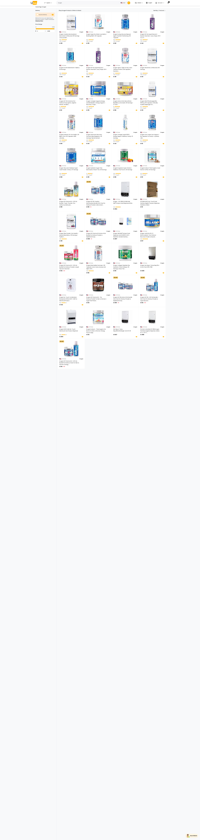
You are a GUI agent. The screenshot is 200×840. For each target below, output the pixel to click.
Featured (161, 10)
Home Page (38, 7)
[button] (139, 3)
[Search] (128, 2)
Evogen (81, 32)
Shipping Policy (39, 21)
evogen (162, 199)
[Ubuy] (34, 2)
